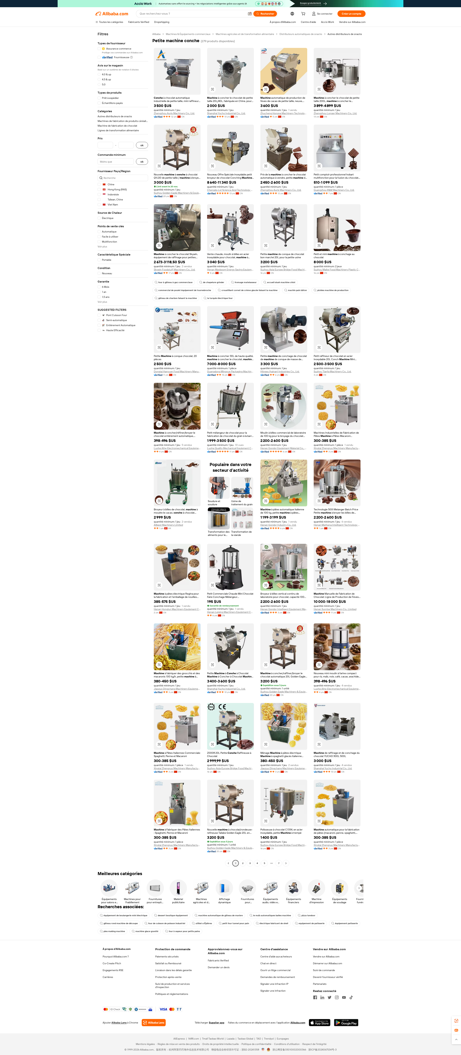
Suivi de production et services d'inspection (172, 985)
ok (142, 145)
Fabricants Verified (218, 960)
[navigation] (123, 449)
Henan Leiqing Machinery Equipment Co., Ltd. (230, 612)
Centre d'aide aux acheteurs (276, 956)
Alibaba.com (297, 1022)
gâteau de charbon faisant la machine (177, 298)
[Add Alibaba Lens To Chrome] (154, 1022)
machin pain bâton (297, 290)
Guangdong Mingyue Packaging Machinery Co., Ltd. (230, 371)
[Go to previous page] (228, 863)
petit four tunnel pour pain (235, 923)
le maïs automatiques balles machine (272, 915)
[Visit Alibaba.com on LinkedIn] (322, 997)
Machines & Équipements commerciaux (188, 34)
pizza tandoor (308, 915)
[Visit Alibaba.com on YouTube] (344, 997)
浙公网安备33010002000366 (289, 1049)
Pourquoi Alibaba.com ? (116, 956)
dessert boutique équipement (173, 915)
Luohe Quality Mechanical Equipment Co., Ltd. (230, 448)
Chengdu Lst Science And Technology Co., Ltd (230, 190)
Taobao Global (245, 1038)
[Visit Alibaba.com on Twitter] (329, 997)
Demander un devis (219, 967)
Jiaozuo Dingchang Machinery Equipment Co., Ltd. (177, 688)
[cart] (304, 14)
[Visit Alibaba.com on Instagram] (337, 997)
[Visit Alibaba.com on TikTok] (351, 997)
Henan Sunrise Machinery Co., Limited (335, 609)
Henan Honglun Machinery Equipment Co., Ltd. (177, 609)
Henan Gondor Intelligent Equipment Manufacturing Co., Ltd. (283, 609)
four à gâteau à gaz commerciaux (175, 282)
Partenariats (319, 983)
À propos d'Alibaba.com (117, 949)
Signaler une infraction (273, 990)
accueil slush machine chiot (281, 282)
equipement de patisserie (312, 923)
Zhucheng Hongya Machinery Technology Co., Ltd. (283, 113)
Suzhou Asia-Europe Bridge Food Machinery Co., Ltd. (283, 269)
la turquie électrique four (220, 298)
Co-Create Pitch (112, 963)
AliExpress (179, 1038)
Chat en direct (268, 963)
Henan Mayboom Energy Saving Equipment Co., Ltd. (230, 269)
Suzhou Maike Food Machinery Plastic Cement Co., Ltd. (337, 269)
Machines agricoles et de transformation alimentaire (245, 34)
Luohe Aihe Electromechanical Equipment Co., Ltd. (177, 448)
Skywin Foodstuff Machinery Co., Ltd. (174, 269)
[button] (250, 14)
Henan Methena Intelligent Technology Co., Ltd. (337, 524)
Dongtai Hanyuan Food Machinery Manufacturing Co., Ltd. (177, 371)
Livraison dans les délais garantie (173, 970)
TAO (258, 1038)
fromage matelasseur (246, 282)
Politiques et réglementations (171, 994)
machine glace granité (146, 931)
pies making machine (114, 931)
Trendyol (269, 1038)
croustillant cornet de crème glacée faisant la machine (249, 290)
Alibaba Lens (119, 1022)
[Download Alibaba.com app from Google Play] (346, 1022)
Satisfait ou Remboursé (168, 963)
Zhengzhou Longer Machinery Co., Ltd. (335, 113)
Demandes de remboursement (277, 977)
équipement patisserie (346, 923)
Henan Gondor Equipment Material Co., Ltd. (283, 448)
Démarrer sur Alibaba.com (327, 963)
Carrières (108, 977)
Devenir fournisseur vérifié (328, 977)
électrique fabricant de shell (273, 923)
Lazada (230, 1038)
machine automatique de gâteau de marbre (220, 915)
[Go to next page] (286, 863)
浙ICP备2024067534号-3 (322, 1049)
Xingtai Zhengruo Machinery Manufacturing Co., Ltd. (337, 448)
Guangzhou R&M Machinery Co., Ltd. (334, 190)
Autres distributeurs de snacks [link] (345, 34)
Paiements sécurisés (167, 956)
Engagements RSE (113, 970)
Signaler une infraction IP (274, 983)
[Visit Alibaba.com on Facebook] (315, 997)
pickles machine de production (332, 290)
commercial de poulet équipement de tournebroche (184, 290)
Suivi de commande (324, 970)
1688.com (193, 1038)
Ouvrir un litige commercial (275, 970)
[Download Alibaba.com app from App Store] (319, 1022)
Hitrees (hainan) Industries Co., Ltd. (279, 371)
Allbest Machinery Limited (168, 524)
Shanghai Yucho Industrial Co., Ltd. (226, 113)
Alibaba (156, 34)
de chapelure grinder (213, 282)
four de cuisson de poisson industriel (166, 923)
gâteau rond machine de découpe (121, 923)
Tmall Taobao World (213, 1038)
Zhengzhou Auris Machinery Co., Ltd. (174, 113)
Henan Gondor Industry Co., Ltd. (278, 524)
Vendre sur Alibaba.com (326, 956)
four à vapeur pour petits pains (184, 931)
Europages (283, 1038)
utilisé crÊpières (204, 923)
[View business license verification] (263, 1049)
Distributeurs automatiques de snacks (300, 34)
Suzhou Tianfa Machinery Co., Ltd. (332, 371)
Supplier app (216, 1022)
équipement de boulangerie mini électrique (125, 915)
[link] (456, 1020)
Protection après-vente (168, 977)
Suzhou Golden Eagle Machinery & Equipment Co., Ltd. (177, 192)
